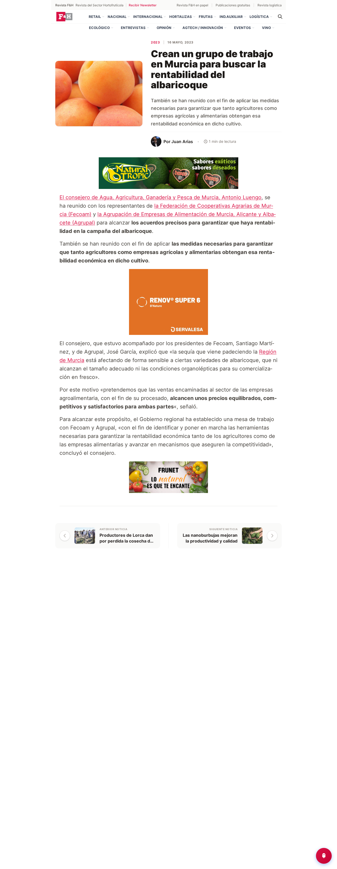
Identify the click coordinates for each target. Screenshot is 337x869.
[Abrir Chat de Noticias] (324, 856)
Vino (266, 28)
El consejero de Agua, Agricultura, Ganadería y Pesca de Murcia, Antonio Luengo (160, 197)
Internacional (147, 16)
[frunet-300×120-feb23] (168, 476)
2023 (155, 42)
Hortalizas (180, 16)
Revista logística (269, 5)
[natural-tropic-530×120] (168, 172)
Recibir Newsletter (143, 5)
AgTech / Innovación (202, 28)
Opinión (164, 28)
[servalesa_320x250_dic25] (168, 301)
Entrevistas (133, 28)
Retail (95, 16)
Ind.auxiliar (231, 16)
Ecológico (99, 28)
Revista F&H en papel (192, 5)
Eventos (242, 28)
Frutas (206, 16)
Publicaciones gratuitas (233, 5)
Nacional (117, 16)
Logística (259, 16)
